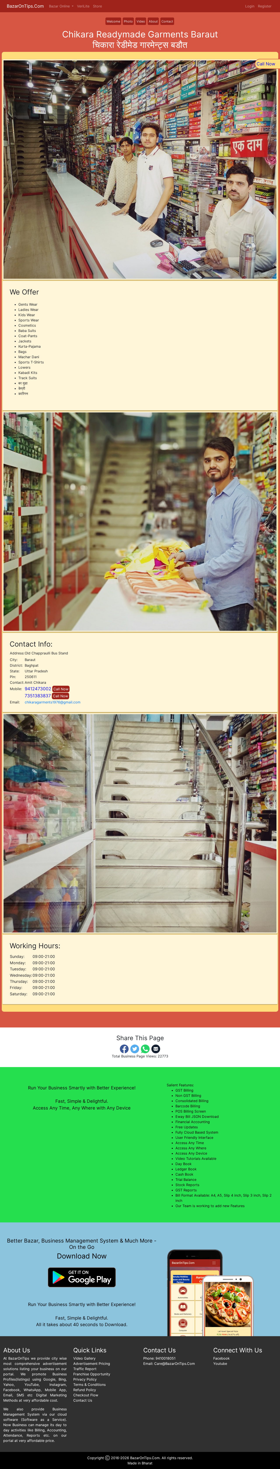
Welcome (113, 21)
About (153, 21)
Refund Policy (84, 1390)
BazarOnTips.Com (25, 6)
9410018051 (165, 1358)
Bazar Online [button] (60, 6)
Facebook (221, 1358)
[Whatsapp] (145, 1048)
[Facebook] (124, 1048)
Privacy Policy (85, 1379)
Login (249, 6)
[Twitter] (134, 1048)
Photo (128, 21)
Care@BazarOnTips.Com (174, 1363)
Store (97, 6)
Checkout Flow (85, 1395)
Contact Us (82, 1400)
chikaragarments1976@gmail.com (52, 702)
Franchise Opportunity (91, 1374)
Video (140, 21)
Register (264, 6)
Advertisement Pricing (91, 1363)
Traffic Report (84, 1369)
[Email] (155, 1048)
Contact (167, 21)
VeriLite (83, 6)
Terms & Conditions (89, 1384)
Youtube (220, 1363)
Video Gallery (84, 1358)
